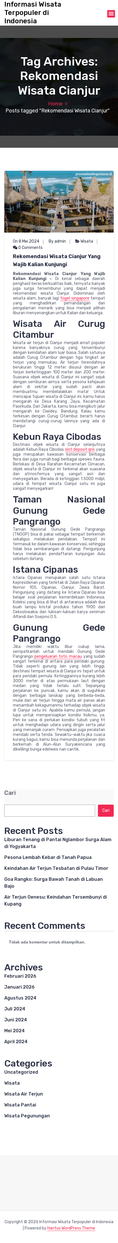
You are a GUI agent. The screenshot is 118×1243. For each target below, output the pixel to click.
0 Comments (30, 247)
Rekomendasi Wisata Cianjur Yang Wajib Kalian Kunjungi (57, 260)
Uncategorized (21, 1072)
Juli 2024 (14, 1009)
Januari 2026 (19, 987)
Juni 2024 (15, 1020)
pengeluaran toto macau (58, 656)
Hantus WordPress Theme (71, 1228)
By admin (57, 241)
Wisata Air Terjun (23, 1094)
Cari (10, 793)
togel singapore (74, 298)
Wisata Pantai (20, 1105)
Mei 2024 (14, 1030)
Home (55, 104)
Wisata (86, 241)
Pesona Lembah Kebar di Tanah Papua (48, 857)
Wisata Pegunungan (27, 1116)
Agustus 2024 (20, 998)
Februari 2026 (20, 976)
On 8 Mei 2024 (26, 241)
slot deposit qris (80, 449)
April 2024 (15, 1041)
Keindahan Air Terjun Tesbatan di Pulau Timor (56, 868)
